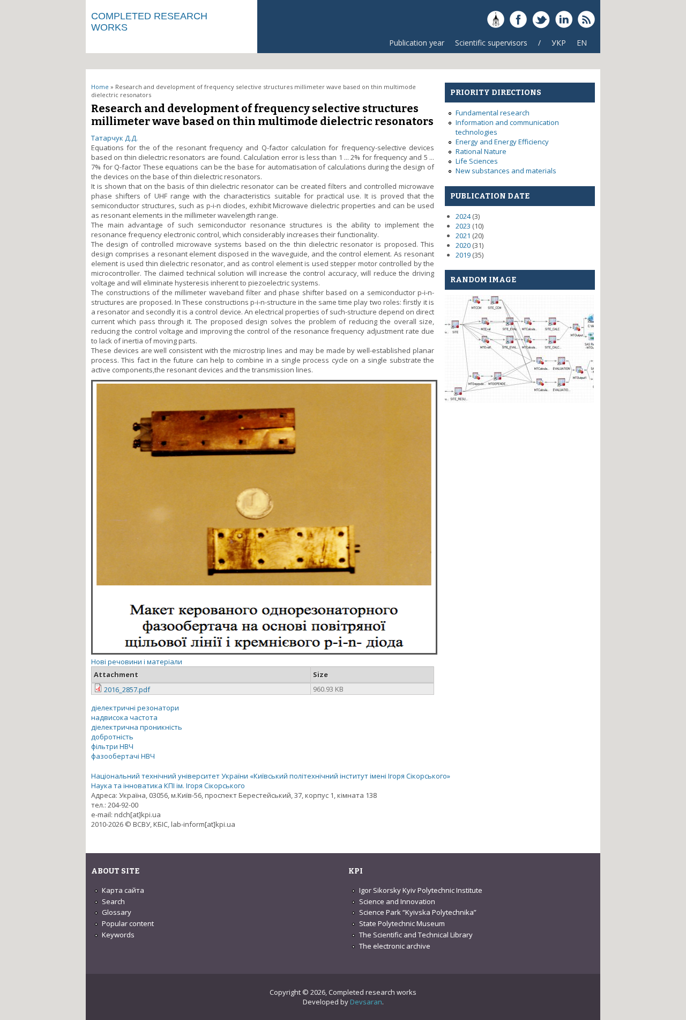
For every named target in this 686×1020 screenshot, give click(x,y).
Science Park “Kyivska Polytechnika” (417, 912)
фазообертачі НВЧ (123, 756)
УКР (558, 43)
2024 (463, 216)
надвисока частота (124, 717)
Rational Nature (481, 151)
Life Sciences (477, 161)
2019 (463, 255)
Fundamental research (493, 113)
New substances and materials (506, 170)
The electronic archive (394, 946)
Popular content (128, 923)
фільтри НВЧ (112, 746)
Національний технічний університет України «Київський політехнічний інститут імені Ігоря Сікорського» (270, 776)
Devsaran (366, 1002)
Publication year (416, 43)
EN (582, 43)
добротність (112, 737)
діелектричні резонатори (135, 708)
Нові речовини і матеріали (136, 661)
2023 (463, 226)
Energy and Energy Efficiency (502, 141)
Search (113, 901)
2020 (463, 245)
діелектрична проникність (136, 727)
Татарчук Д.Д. (114, 138)
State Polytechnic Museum (402, 923)
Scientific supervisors (491, 43)
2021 (463, 235)
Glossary (116, 912)
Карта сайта (123, 890)
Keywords (118, 935)
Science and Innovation (397, 901)
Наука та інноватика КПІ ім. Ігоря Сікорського (168, 785)
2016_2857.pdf (127, 689)
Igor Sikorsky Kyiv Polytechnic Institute (420, 890)
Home (100, 87)
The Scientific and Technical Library (416, 935)
